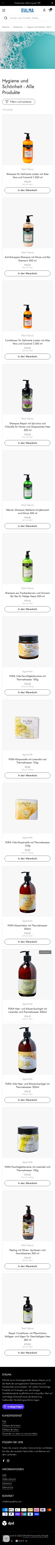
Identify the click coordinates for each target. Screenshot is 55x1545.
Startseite (5, 27)
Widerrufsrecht (9, 1479)
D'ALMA (26, 1535)
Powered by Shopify (39, 1535)
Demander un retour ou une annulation (20, 1433)
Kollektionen (18, 27)
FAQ (4, 1421)
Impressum (7, 1483)
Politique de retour (10, 1429)
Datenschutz (7, 1487)
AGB (4, 1475)
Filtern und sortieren (21, 101)
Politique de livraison (11, 1425)
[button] (50, 10)
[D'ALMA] (27, 10)
